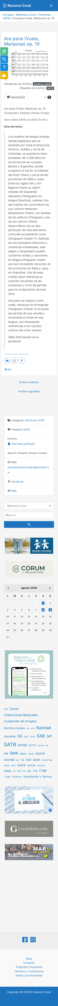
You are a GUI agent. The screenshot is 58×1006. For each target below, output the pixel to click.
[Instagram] (33, 940)
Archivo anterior (29, 382)
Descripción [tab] (18, 97)
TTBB (43, 771)
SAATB (32, 737)
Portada (8, 14)
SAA (26, 736)
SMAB (31, 754)
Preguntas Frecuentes (29, 967)
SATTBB (40, 746)
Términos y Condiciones (29, 971)
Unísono (17, 776)
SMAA (23, 753)
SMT (18, 760)
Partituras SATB (42, 84)
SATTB (32, 745)
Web (14, 490)
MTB (32, 729)
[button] (50, 63)
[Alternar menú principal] (51, 5)
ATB (6, 709)
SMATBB (9, 759)
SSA (28, 759)
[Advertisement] (29, 896)
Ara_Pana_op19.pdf (23, 443)
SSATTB (41, 766)
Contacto (29, 962)
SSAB (6, 766)
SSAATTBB (47, 760)
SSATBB (31, 765)
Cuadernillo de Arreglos (20, 721)
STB (19, 771)
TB (24, 771)
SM (6, 753)
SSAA (36, 759)
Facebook (17, 481)
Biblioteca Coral (26, 14)
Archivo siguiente (28, 391)
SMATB (40, 753)
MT (28, 729)
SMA (14, 753)
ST (14, 771)
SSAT (13, 765)
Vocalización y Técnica (37, 776)
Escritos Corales (14, 728)
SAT (49, 736)
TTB (35, 771)
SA (20, 736)
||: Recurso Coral (17, 5)
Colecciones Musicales (21, 715)
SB (47, 745)
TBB (29, 771)
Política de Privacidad (29, 975)
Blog (29, 958)
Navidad (43, 727)
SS (22, 760)
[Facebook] (25, 940)
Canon (14, 709)
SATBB (22, 745)
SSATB (21, 765)
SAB (41, 735)
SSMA (7, 771)
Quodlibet (10, 736)
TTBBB (7, 777)
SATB (50, 88)
